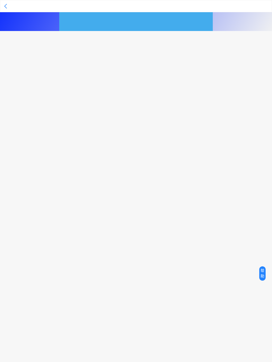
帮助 (262, 273)
